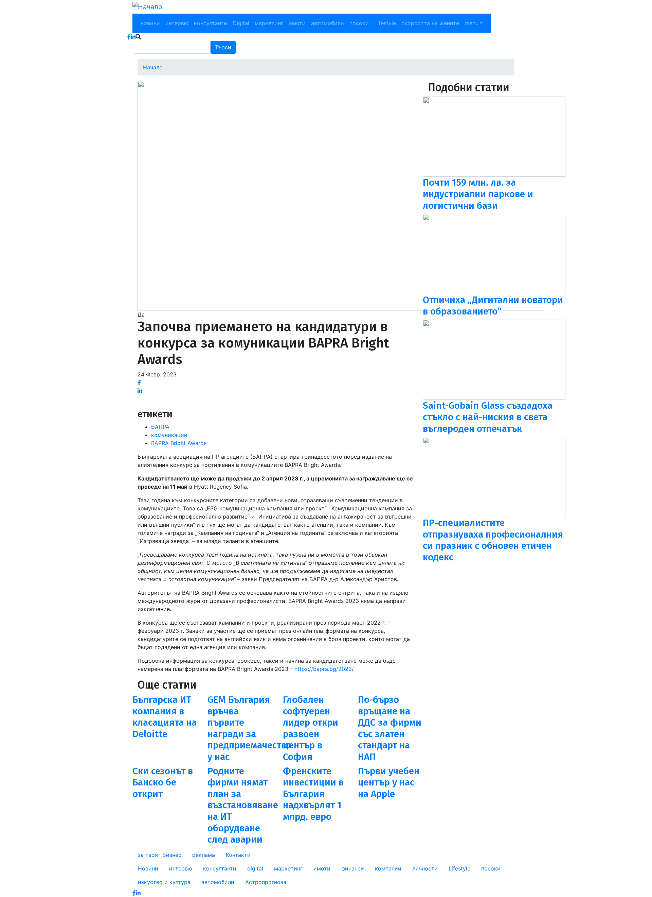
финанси (352, 868)
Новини (148, 868)
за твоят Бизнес (159, 854)
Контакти (238, 854)
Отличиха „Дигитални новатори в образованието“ (493, 305)
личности (425, 868)
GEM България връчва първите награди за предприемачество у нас (249, 728)
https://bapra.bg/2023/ (324, 668)
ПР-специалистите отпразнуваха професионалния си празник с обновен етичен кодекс (493, 540)
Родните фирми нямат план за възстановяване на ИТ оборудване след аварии (242, 805)
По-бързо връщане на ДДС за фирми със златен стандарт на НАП (389, 728)
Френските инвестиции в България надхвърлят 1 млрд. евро (313, 793)
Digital (241, 23)
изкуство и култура (164, 882)
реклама (203, 854)
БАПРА (160, 426)
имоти (297, 23)
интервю (176, 23)
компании (388, 868)
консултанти (210, 23)
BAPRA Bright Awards (178, 443)
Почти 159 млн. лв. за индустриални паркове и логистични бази (478, 194)
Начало (153, 67)
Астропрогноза (265, 882)
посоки (359, 23)
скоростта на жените (430, 23)
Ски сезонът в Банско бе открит (162, 782)
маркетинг (269, 23)
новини (150, 23)
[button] (341, 195)
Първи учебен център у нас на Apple (388, 782)
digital (255, 868)
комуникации (169, 434)
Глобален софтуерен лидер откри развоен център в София (310, 728)
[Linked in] (140, 390)
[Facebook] (139, 382)
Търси (223, 47)
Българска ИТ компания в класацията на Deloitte (164, 717)
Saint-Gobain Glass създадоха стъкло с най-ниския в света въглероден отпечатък (488, 417)
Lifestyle (385, 23)
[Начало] (147, 7)
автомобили (327, 23)
